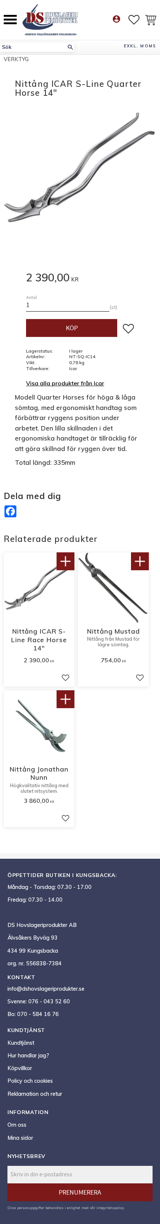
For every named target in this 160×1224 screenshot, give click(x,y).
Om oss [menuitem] (16, 1125)
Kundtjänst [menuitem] (20, 1043)
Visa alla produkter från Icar (65, 383)
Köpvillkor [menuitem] (19, 1068)
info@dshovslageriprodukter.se (45, 988)
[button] (10, 19)
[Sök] (70, 47)
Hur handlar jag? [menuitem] (28, 1055)
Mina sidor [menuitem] (20, 1138)
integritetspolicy (110, 1207)
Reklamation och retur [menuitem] (34, 1094)
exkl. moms (140, 45)
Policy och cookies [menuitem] (30, 1081)
